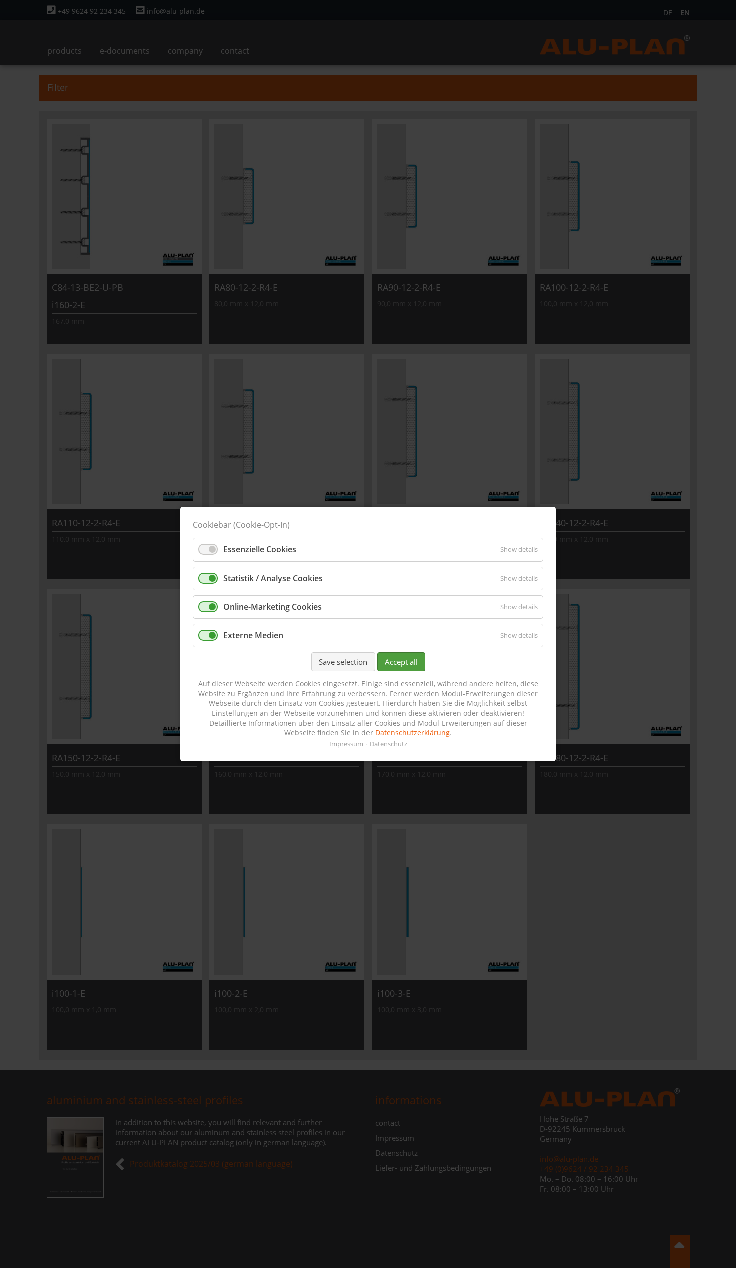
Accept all (401, 662)
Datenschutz (388, 743)
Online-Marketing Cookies (272, 606)
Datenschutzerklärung (412, 732)
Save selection (343, 662)
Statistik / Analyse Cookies (273, 578)
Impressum (346, 743)
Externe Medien (253, 635)
